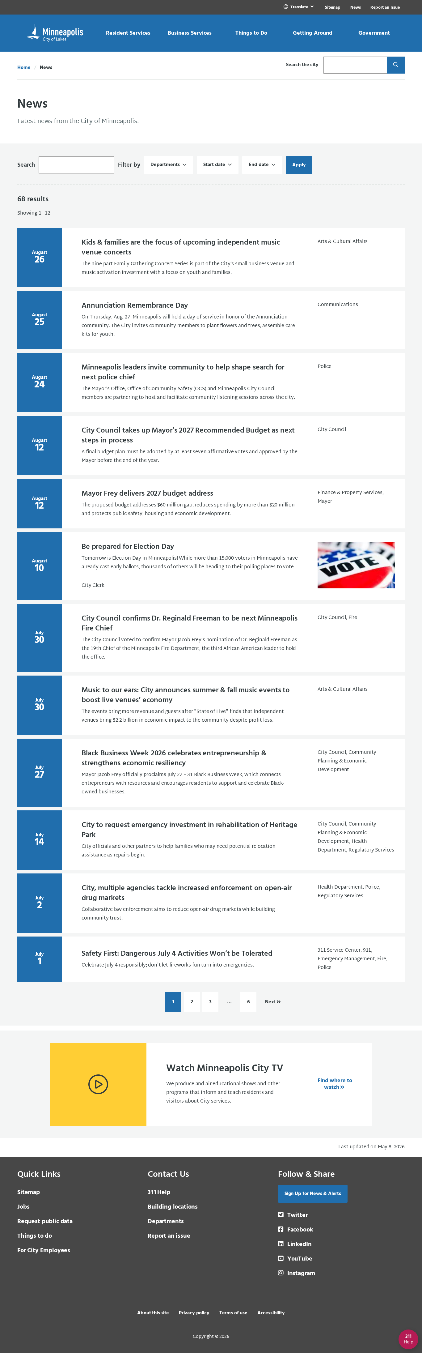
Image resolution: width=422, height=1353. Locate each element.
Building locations (173, 1207)
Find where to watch (335, 1084)
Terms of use (233, 1313)
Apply (302, 165)
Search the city (302, 65)
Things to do (34, 1236)
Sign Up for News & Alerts (313, 1194)
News (355, 7)
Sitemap (332, 7)
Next (270, 1002)
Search (26, 165)
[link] (299, 7)
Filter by (129, 165)
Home (23, 68)
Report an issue (169, 1236)
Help (159, 1192)
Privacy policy (194, 1313)
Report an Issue (385, 7)
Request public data (45, 1222)
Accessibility (271, 1313)
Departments (166, 1222)
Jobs (23, 1207)
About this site (153, 1313)
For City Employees (43, 1251)
